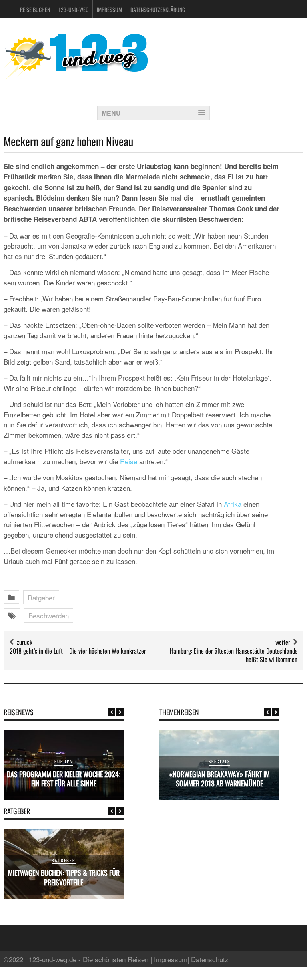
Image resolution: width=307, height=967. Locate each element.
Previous (111, 712)
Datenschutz (210, 959)
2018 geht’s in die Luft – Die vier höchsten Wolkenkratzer (78, 651)
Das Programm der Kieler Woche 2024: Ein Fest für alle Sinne (63, 778)
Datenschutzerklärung (157, 9)
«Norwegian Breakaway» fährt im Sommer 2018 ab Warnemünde (219, 778)
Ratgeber (41, 597)
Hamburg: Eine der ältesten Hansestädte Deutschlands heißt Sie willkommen (233, 655)
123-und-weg (73, 9)
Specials (220, 761)
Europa (63, 761)
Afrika (232, 504)
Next (120, 712)
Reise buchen (35, 9)
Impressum (109, 9)
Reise (128, 461)
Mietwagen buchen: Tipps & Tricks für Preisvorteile (64, 877)
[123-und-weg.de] (76, 77)
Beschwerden (48, 615)
